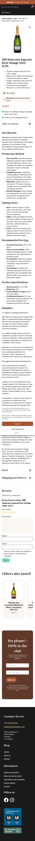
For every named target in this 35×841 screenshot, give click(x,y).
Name (4, 536)
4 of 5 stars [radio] (11, 512)
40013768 (9, 739)
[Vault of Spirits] (9, 7)
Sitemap (7, 759)
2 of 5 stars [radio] (6, 512)
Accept (17, 424)
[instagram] (12, 800)
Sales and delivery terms (13, 776)
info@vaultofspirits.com (14, 727)
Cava (15, 18)
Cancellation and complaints (14, 779)
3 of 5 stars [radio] (9, 512)
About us (7, 755)
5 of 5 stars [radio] (14, 512)
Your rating (6, 509)
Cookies (16, 433)
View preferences (17, 429)
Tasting (6, 752)
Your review (7, 516)
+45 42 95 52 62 (11, 723)
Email (4, 544)
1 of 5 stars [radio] (3, 512)
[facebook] (6, 800)
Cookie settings (9, 783)
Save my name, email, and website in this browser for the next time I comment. (17, 553)
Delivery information (11, 772)
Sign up (11, 680)
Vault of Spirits (7, 18)
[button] (30, 27)
